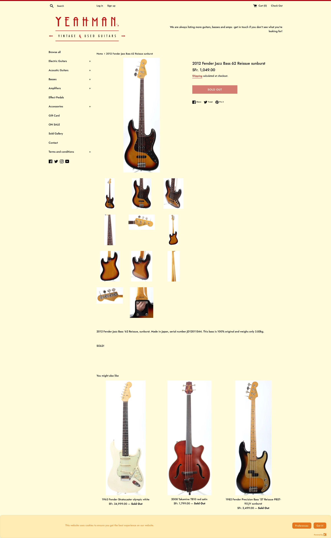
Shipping (197, 76)
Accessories (70, 106)
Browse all (55, 52)
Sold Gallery (56, 133)
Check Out (276, 5)
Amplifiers (70, 88)
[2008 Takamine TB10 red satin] (189, 438)
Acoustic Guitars (70, 70)
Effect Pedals (56, 97)
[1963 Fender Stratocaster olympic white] (126, 438)
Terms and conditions (70, 152)
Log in (100, 5)
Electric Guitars (70, 61)
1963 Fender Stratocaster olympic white (125, 499)
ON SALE (54, 124)
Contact (53, 143)
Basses (70, 79)
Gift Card (54, 115)
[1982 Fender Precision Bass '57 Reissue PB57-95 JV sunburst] (253, 438)
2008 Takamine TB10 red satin (189, 499)
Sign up (111, 5)
